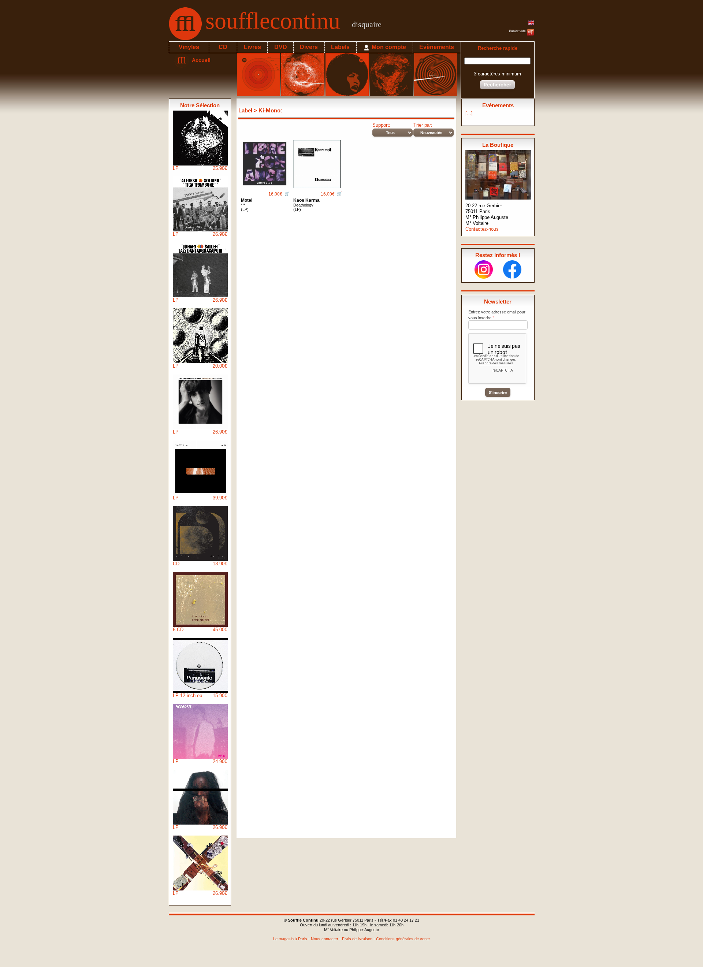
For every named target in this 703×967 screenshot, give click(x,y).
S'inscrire (498, 392)
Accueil (200, 60)
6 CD (200, 629)
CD (223, 47)
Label (245, 111)
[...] (469, 113)
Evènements (436, 47)
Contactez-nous (482, 229)
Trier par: (422, 125)
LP (200, 168)
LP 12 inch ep (200, 695)
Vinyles (189, 47)
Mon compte (388, 47)
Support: (381, 125)
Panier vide (518, 31)
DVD (280, 47)
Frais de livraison (357, 939)
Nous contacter (324, 939)
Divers (309, 47)
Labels (340, 47)
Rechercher (497, 85)
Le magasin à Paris (290, 939)
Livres (252, 47)
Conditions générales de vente (403, 939)
